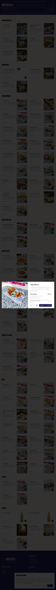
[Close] (52, 283)
